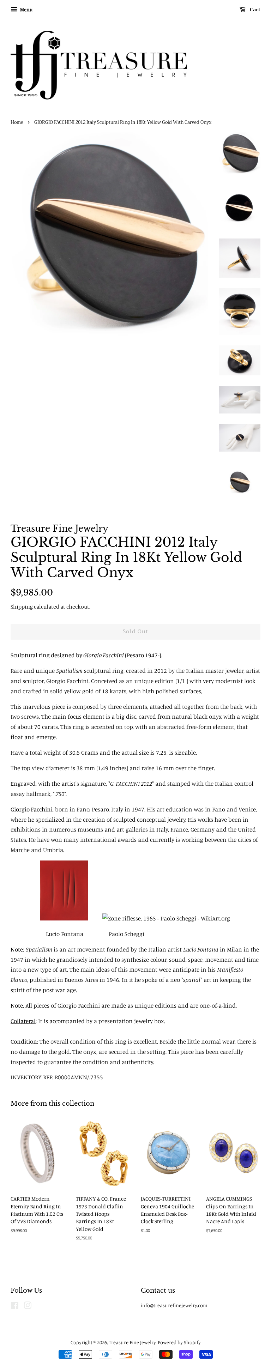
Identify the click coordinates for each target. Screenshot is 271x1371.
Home (17, 122)
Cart (254, 9)
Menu (25, 9)
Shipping (22, 606)
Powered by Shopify (179, 1342)
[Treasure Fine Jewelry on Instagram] (27, 1307)
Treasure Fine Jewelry (132, 1342)
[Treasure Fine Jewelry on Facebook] (15, 1307)
